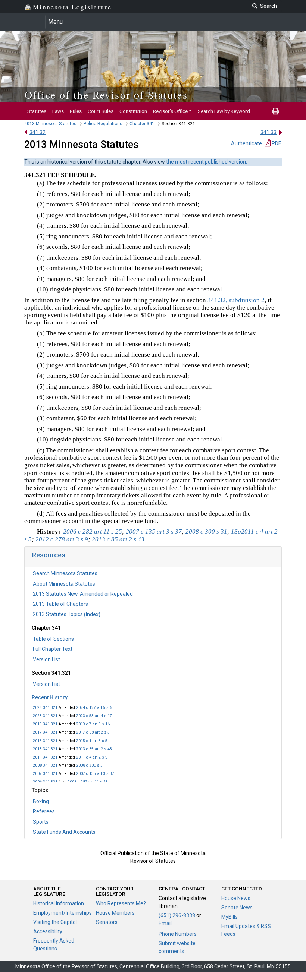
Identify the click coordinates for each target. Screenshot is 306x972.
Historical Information (58, 903)
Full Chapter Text (52, 649)
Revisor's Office (170, 111)
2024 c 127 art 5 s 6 (94, 707)
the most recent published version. (206, 162)
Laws (58, 111)
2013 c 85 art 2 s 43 (94, 749)
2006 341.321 (45, 781)
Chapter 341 (141, 123)
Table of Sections (53, 639)
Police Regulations (103, 123)
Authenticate (246, 143)
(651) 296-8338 (177, 915)
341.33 (268, 132)
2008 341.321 (45, 765)
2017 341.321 (45, 732)
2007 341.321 (45, 773)
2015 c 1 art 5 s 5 (91, 740)
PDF (276, 143)
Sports (41, 822)
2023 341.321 (45, 715)
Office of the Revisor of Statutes (106, 95)
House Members (115, 913)
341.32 (37, 132)
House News (235, 898)
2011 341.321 (45, 757)
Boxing (41, 801)
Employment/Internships (62, 913)
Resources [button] (48, 555)
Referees (44, 811)
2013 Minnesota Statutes (50, 123)
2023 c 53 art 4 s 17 (94, 715)
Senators (107, 922)
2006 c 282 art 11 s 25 (88, 781)
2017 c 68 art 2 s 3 (93, 732)
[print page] (275, 111)
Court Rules (100, 111)
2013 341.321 (45, 749)
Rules (76, 111)
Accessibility (47, 931)
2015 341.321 (45, 740)
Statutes (36, 111)
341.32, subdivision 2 (236, 300)
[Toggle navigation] (35, 22)
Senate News (237, 908)
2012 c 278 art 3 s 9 (61, 539)
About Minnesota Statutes (64, 584)
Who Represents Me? (121, 903)
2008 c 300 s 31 (90, 765)
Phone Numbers (178, 934)
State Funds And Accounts (64, 832)
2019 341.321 (45, 724)
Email (165, 923)
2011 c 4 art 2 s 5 (91, 757)
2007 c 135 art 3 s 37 (95, 773)
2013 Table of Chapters (60, 604)
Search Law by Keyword (224, 111)
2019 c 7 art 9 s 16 (93, 724)
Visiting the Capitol (55, 922)
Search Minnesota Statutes (65, 573)
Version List (46, 659)
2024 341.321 (45, 707)
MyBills (229, 917)
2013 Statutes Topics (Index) (66, 614)
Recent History (50, 697)
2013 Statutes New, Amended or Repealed (83, 594)
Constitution (133, 111)
